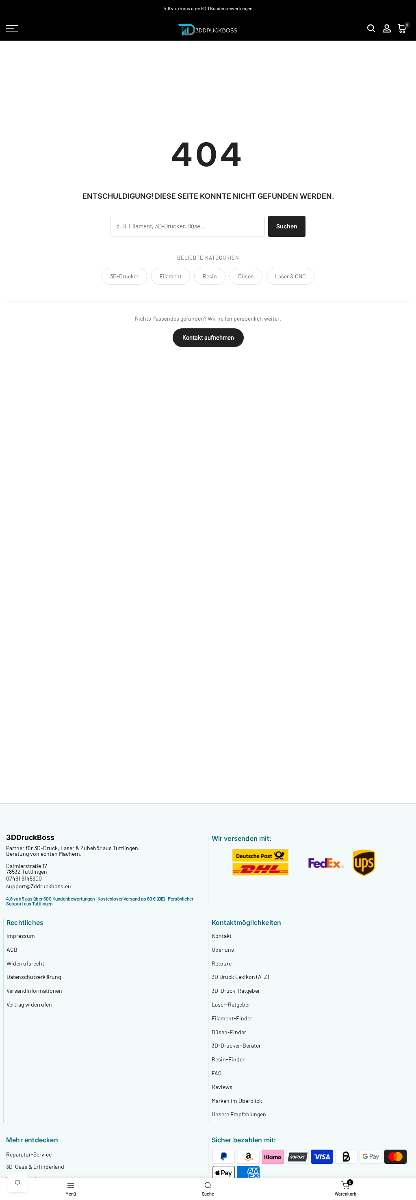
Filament (171, 276)
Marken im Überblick (237, 1100)
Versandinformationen (34, 990)
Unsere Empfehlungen (239, 1114)
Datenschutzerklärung (33, 976)
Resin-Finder (228, 1059)
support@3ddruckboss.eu (38, 886)
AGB (11, 949)
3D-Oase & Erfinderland (35, 1166)
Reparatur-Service (29, 1154)
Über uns (223, 949)
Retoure (222, 963)
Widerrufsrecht (25, 963)
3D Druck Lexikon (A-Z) (240, 976)
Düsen (246, 276)
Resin (210, 276)
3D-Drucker (124, 276)
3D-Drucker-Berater (236, 1045)
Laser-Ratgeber (231, 1004)
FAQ (216, 1073)
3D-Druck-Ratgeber (236, 990)
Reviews (222, 1086)
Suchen (286, 226)
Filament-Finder (232, 1018)
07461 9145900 (24, 878)
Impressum (20, 935)
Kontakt (222, 935)
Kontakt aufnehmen (208, 337)
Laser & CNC (290, 276)
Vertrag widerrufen (29, 1004)
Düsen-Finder (229, 1032)
